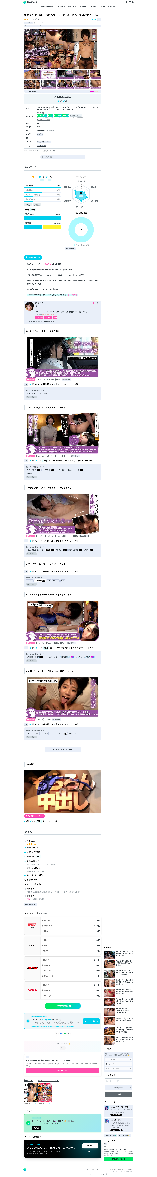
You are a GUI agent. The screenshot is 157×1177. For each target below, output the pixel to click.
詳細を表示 (118, 1088)
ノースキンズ (41, 146)
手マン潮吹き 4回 (82, 245)
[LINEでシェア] (64, 1033)
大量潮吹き (29, 190)
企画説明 (51, 379)
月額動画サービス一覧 (112, 1068)
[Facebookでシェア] (60, 1033)
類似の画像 (65, 379)
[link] (38, 470)
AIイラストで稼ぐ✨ (124, 1135)
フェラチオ (50, 536)
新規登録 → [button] (90, 1146)
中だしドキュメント (43, 142)
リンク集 (114, 1169)
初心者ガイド (110, 1064)
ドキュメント (130, 1169)
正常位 (76, 536)
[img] (31, 844)
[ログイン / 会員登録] (133, 2)
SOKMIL (57, 115)
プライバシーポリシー (103, 1169)
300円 (98, 931)
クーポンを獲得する (92, 1021)
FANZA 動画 (41, 115)
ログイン (36, 1128)
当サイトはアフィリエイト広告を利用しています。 (123, 1171)
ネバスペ (40, 719)
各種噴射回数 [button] (31, 904)
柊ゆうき (40, 134)
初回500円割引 (76, 115)
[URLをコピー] (68, 1033)
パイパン (40, 536)
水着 (64, 643)
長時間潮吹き (30, 199)
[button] (127, 2)
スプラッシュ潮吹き (32, 195)
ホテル (67, 456)
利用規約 (121, 1169)
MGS (50, 115)
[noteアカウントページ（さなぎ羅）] (122, 1130)
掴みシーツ (67, 536)
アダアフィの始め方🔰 (110, 1135)
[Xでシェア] (56, 1033)
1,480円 (97, 920)
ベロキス (59, 456)
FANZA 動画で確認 (62, 1006)
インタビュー (41, 379)
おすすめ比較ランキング (113, 1059)
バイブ (51, 456)
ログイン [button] (90, 1151)
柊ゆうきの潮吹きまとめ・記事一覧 (41, 321)
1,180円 (97, 926)
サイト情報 (91, 1169)
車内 (59, 379)
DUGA (65, 115)
